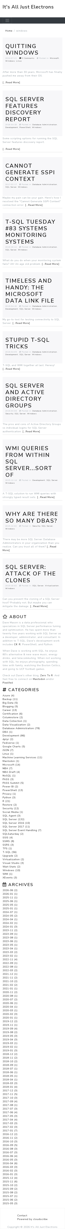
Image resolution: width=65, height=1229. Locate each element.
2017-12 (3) (10, 1090)
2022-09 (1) (10, 963)
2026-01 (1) (10, 894)
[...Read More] (11, 82)
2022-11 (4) (10, 959)
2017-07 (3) (10, 1108)
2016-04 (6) (10, 1163)
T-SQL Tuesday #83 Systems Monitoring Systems (30, 232)
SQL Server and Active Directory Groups (25, 395)
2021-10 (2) (10, 981)
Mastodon (39, 679)
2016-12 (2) (10, 1134)
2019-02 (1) (10, 1046)
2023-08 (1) (10, 937)
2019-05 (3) (10, 1036)
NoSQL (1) (9, 775)
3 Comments (27, 58)
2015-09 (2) (10, 1189)
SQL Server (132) (13, 819)
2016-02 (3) (10, 1170)
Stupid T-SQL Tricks (27, 343)
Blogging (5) (10, 706)
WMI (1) (7, 874)
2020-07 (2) (10, 999)
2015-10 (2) (10, 1185)
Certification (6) (13, 713)
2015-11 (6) (10, 1181)
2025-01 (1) (10, 908)
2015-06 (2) (10, 1199)
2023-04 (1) (10, 948)
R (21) (6, 801)
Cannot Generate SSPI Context (30, 172)
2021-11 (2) (10, 977)
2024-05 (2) (10, 915)
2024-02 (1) (10, 923)
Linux (19, 61)
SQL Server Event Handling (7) (22, 830)
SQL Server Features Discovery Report (24, 109)
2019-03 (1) (10, 1043)
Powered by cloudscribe (32, 1219)
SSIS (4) (8, 837)
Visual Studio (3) (13, 863)
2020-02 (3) (10, 1014)
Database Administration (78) (21, 728)
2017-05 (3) (10, 1116)
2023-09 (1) (10, 934)
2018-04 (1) (10, 1079)
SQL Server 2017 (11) (16, 826)
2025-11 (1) (10, 897)
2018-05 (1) (10, 1076)
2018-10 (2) (10, 1061)
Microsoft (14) (11, 764)
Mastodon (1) (11, 761)
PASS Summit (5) (13, 783)
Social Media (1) (13, 812)
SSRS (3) (8, 844)
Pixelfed (8, 682)
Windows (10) (11, 870)
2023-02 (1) (10, 955)
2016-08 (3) (10, 1148)
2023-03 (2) (10, 952)
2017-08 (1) (10, 1105)
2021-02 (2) (10, 985)
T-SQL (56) (10, 852)
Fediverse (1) (11, 743)
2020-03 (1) (10, 1010)
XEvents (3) (10, 877)
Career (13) (10, 710)
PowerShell (25, 127)
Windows (10, 61)
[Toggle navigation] (7, 20)
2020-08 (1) (10, 996)
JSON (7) (8, 750)
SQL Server (11, 187)
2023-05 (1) (10, 945)
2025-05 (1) (10, 904)
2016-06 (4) (10, 1156)
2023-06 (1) (10, 941)
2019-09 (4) (10, 1028)
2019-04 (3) (10, 1039)
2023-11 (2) (10, 930)
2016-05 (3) (10, 1159)
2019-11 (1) (10, 1025)
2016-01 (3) (10, 1174)
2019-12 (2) (10, 1021)
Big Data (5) (10, 702)
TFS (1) (7, 848)
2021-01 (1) (10, 988)
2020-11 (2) (10, 992)
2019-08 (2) (10, 1032)
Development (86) (14, 735)
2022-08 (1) (10, 966)
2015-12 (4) (10, 1178)
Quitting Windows (22, 49)
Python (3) (9, 797)
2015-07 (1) (10, 1196)
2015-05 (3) (10, 1203)
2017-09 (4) (10, 1101)
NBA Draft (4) (11, 772)
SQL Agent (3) (12, 815)
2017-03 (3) (10, 1123)
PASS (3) (8, 779)
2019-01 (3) (10, 1050)
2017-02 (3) (10, 1127)
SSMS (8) (8, 841)
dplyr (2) (8, 739)
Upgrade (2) (10, 855)
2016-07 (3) (10, 1152)
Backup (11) (10, 699)
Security (9, 413)
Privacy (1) (9, 794)
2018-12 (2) (10, 1054)
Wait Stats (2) (11, 866)
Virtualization (52, 585)
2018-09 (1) (10, 1065)
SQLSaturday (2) (13, 834)
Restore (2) (10, 804)
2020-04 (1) (10, 1006)
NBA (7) (7, 768)
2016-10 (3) (10, 1141)
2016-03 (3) (10, 1167)
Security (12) (11, 808)
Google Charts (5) (14, 746)
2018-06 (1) (10, 1072)
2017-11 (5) (10, 1094)
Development (11, 127)
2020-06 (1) (10, 1003)
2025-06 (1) (10, 901)
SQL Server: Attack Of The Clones (30, 573)
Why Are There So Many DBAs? (31, 517)
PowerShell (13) (13, 790)
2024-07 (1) (10, 912)
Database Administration (44, 124)
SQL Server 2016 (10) (16, 823)
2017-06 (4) (10, 1112)
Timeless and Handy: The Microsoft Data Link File (29, 290)
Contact (22, 1215)
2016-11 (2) (10, 1138)
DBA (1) (7, 732)
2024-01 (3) (10, 926)
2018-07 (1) (10, 1068)
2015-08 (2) (10, 1192)
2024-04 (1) (10, 919)
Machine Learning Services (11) (22, 757)
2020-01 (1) (10, 1017)
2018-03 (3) (10, 1083)
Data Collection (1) (15, 721)
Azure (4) (8, 695)
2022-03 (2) (10, 970)
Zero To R (46, 675)
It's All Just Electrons (28, 7)
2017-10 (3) (10, 1097)
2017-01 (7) (10, 1130)
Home (8, 30)
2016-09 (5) (10, 1145)
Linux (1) (8, 753)
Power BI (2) (10, 786)
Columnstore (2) (13, 717)
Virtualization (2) (13, 859)
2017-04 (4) (10, 1119)
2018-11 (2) (10, 1057)
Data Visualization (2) (16, 724)
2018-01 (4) (10, 1087)
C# (15, 644)
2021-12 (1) (10, 974)
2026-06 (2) (10, 890)
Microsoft (54, 58)
